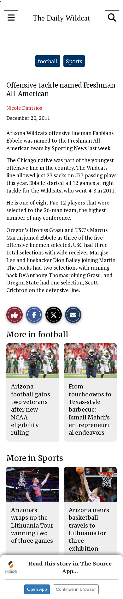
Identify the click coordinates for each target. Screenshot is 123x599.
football (48, 61)
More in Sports (34, 458)
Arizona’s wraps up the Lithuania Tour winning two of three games (32, 525)
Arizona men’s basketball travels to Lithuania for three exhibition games (89, 533)
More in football (37, 334)
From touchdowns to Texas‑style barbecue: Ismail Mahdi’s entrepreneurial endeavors (90, 409)
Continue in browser (76, 589)
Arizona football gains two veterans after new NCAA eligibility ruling (30, 409)
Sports (74, 61)
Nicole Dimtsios (24, 107)
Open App (37, 589)
